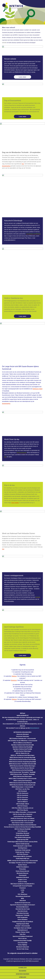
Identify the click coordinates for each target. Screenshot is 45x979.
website (4, 42)
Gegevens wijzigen (22, 974)
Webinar (14, 676)
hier (23, 164)
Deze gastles (15, 502)
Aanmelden (22, 967)
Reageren (22, 971)
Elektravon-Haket (37, 389)
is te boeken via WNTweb (33, 234)
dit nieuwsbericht (21, 452)
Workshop (14, 680)
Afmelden (22, 977)
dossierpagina (6, 166)
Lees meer (22, 77)
